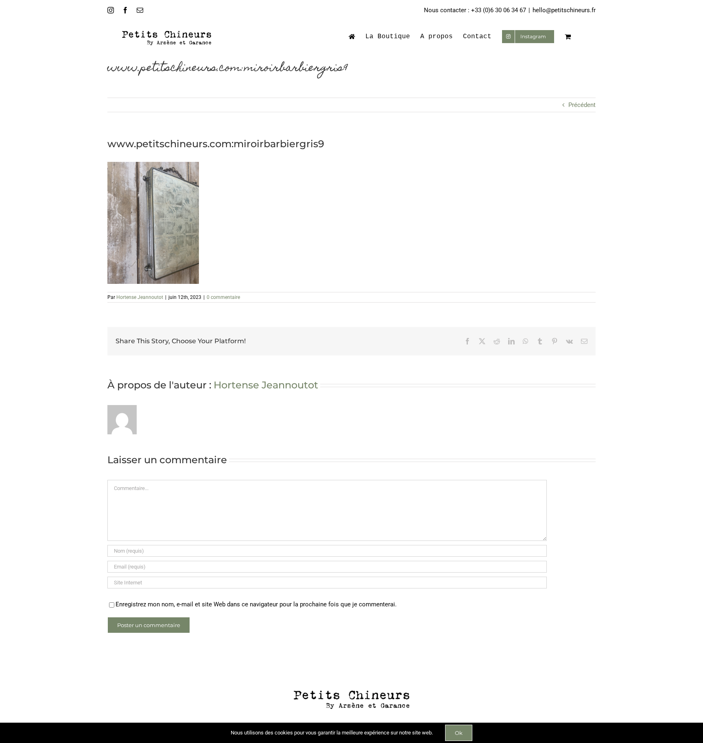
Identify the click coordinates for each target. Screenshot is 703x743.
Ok (459, 733)
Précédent (582, 105)
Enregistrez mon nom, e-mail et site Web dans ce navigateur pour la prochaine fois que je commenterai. (256, 604)
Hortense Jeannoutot (139, 297)
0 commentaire (223, 297)
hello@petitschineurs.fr (564, 10)
